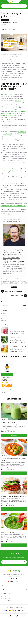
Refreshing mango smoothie (18, 346)
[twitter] (9, 29)
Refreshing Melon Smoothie (9, 422)
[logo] (14, 1)
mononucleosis (10, 121)
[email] (14, 29)
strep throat (18, 101)
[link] (16, 29)
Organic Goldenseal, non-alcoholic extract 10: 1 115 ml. (6, 379)
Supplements (5, 377)
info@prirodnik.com (8, 596)
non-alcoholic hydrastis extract (9, 171)
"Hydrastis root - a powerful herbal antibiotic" (13, 205)
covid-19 (11, 94)
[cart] (26, 2)
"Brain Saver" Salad (15, 337)
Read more (14, 435)
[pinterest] (11, 29)
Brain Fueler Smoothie (16, 328)
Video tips (3, 320)
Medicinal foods (5, 317)
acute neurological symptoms (9, 115)
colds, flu (5, 94)
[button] (2, 2)
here (9, 214)
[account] (24, 2)
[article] (4, 330)
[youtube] (16, 578)
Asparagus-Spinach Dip (7, 532)
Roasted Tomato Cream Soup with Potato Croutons (13, 459)
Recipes (3, 318)
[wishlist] (22, 2)
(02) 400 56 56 (6, 598)
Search (23, 6)
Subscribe (23, 562)
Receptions (5, 20)
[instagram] (13, 578)
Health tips (4, 315)
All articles (3, 313)
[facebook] (7, 29)
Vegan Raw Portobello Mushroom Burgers (13, 496)
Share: (4, 29)
